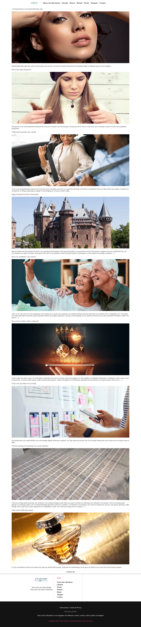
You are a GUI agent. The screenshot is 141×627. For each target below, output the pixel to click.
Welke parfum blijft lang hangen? (22, 510)
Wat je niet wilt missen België (41, 587)
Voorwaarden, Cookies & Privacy (71, 607)
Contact (102, 3)
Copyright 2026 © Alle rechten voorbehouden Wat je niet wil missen (70, 621)
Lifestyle (65, 3)
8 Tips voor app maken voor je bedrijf (24, 383)
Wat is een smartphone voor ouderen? (24, 257)
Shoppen (94, 3)
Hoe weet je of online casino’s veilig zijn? (25, 321)
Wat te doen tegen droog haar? (22, 69)
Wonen (72, 3)
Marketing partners (70, 611)
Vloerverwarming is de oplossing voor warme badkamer (30, 446)
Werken (80, 3)
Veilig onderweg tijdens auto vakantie (24, 132)
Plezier (86, 3)
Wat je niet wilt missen (51, 3)
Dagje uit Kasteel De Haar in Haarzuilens (25, 194)
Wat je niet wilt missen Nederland (41, 589)
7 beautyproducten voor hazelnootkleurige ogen (27, 9)
